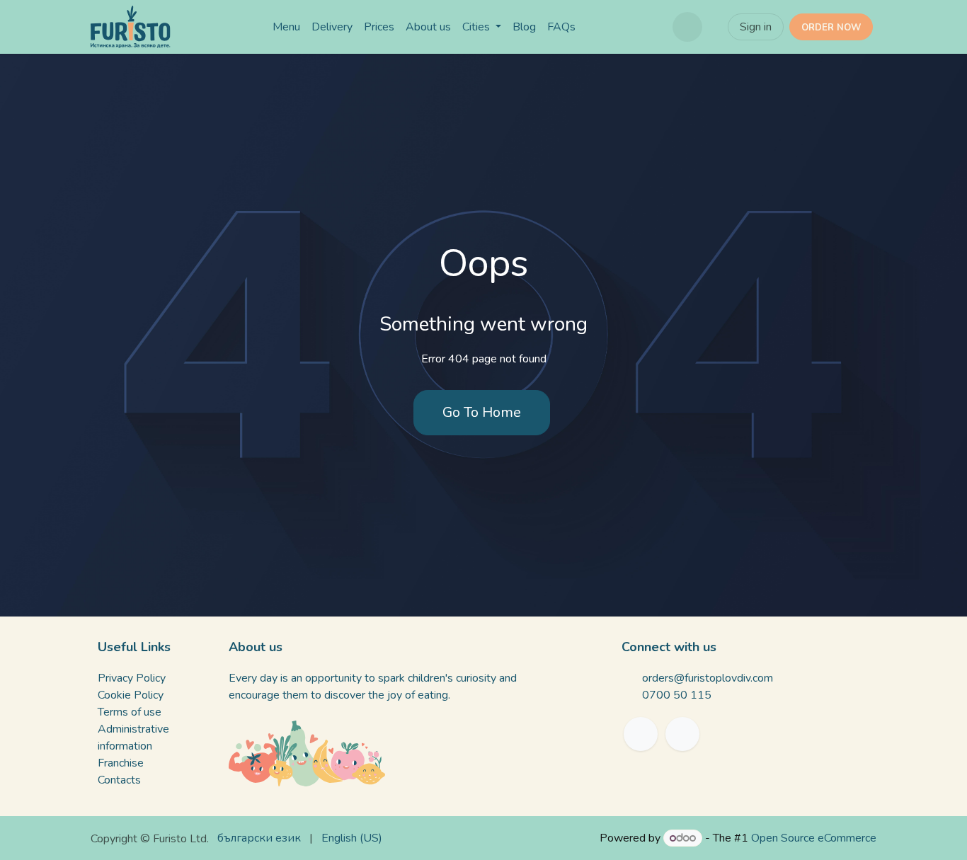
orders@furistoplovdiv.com (707, 678)
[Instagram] (682, 734)
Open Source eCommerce (813, 838)
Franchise (121, 763)
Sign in (756, 27)
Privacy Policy (132, 678)
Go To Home (481, 412)
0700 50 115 (676, 695)
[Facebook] (641, 734)
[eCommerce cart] (687, 27)
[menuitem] (286, 27)
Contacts (119, 780)
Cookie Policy (131, 695)
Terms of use (129, 712)
